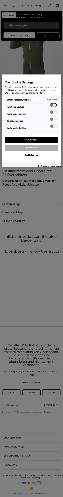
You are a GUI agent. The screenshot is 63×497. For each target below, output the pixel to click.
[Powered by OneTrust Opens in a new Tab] (49, 165)
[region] (32, 120)
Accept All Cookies (31, 140)
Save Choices (31, 147)
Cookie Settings (31, 155)
